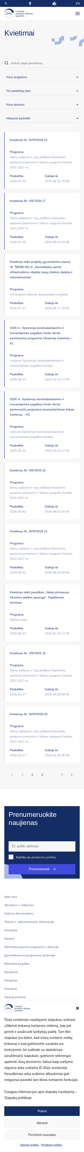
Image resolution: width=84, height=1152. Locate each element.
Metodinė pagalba (16, 963)
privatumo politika (43, 857)
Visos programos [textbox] (16, 77)
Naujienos (11, 972)
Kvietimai (10, 988)
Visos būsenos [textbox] (15, 104)
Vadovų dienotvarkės (18, 913)
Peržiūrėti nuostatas (42, 1135)
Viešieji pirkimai (15, 997)
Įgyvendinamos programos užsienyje (29, 955)
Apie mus (10, 896)
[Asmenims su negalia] (30, 3)
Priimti (42, 1111)
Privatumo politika (51, 1144)
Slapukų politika (29, 1144)
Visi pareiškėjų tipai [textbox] (18, 90)
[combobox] (42, 77)
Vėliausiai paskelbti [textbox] (18, 118)
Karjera (9, 938)
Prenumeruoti (39, 869)
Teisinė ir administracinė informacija (29, 921)
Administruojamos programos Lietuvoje (31, 947)
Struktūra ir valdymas (19, 905)
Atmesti (42, 1123)
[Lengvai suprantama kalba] (54, 3)
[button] (77, 1008)
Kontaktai (10, 930)
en (78, 3)
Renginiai (10, 980)
